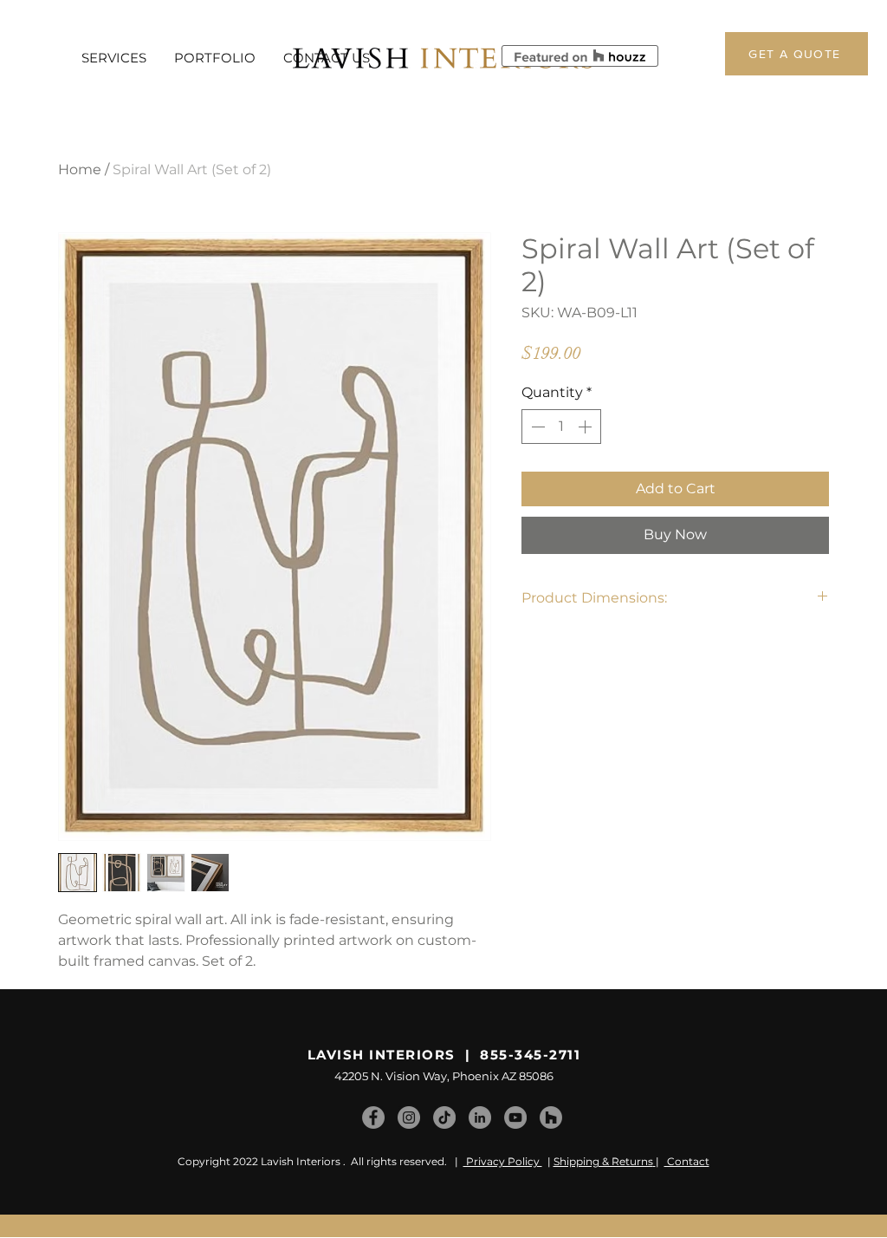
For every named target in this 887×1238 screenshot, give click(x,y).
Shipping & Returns (603, 1161)
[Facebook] (373, 1117)
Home (79, 169)
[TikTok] (444, 1117)
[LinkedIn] (480, 1117)
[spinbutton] (561, 426)
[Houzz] (551, 1117)
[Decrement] (536, 426)
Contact (686, 1161)
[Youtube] (515, 1117)
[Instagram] (409, 1117)
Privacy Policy (502, 1161)
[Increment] (586, 426)
